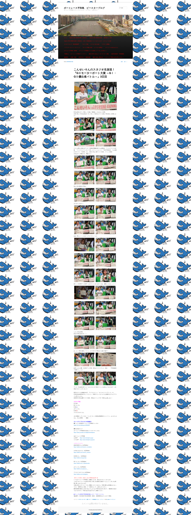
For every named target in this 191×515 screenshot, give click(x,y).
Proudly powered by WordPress (95, 509)
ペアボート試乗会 (105, 44)
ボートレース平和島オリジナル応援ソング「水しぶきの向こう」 (93, 50)
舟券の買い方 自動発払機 (84, 57)
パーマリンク (112, 499)
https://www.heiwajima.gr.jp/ (86, 438)
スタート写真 (85, 44)
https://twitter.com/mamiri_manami (82, 452)
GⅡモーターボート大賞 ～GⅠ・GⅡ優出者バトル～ (89, 499)
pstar (109, 499)
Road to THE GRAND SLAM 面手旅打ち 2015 (101, 37)
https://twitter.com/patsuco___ (81, 468)
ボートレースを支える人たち (111, 47)
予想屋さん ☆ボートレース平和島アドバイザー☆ (75, 54)
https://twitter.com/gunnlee (80, 458)
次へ (125, 61)
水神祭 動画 (73, 57)
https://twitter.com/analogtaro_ (81, 474)
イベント (102, 499)
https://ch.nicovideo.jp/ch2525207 (82, 425)
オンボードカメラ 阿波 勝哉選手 (72, 44)
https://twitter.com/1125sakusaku (82, 463)
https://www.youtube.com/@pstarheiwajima (84, 432)
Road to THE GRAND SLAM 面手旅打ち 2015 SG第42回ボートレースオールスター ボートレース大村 (87, 41)
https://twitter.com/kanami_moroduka (83, 447)
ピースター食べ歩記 (95, 44)
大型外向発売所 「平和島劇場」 (118, 54)
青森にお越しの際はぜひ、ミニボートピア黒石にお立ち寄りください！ (108, 57)
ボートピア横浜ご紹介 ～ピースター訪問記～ (93, 47)
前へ (121, 61)
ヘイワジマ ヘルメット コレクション (72, 47)
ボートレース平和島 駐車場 (70, 50)
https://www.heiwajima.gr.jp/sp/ (87, 439)
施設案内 (66, 57)
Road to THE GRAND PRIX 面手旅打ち (78, 37)
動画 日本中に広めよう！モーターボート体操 (99, 54)
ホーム (65, 37)
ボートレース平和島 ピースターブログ (84, 7)
